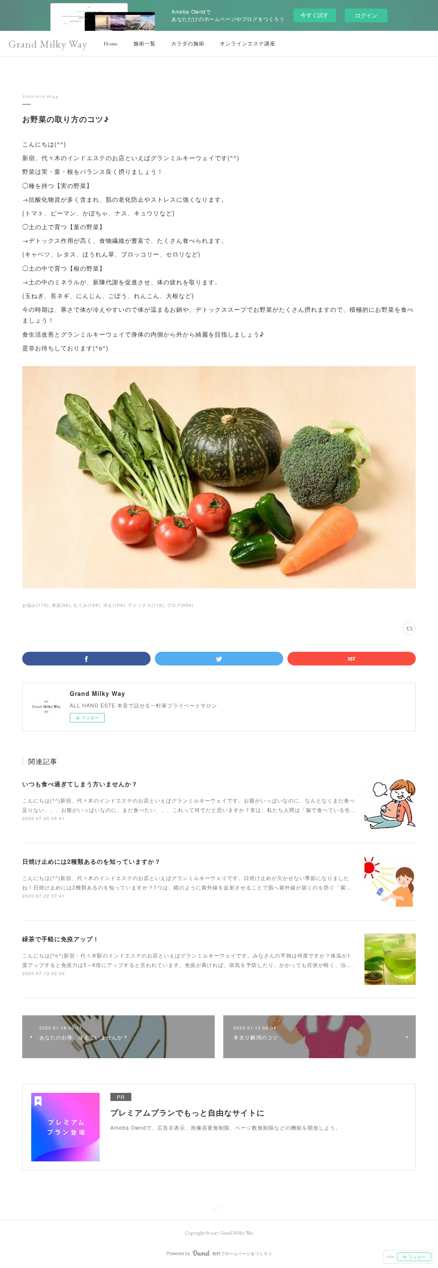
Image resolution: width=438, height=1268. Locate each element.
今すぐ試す (314, 15)
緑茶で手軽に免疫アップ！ (60, 938)
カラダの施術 (187, 43)
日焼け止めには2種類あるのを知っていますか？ (91, 861)
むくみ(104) (87, 605)
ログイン (366, 15)
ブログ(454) (180, 605)
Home (111, 43)
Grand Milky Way (48, 44)
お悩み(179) (35, 605)
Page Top (219, 1209)
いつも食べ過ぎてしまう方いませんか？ (80, 783)
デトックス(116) (146, 605)
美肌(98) (61, 605)
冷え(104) (114, 605)
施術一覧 (144, 43)
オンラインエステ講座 (247, 43)
